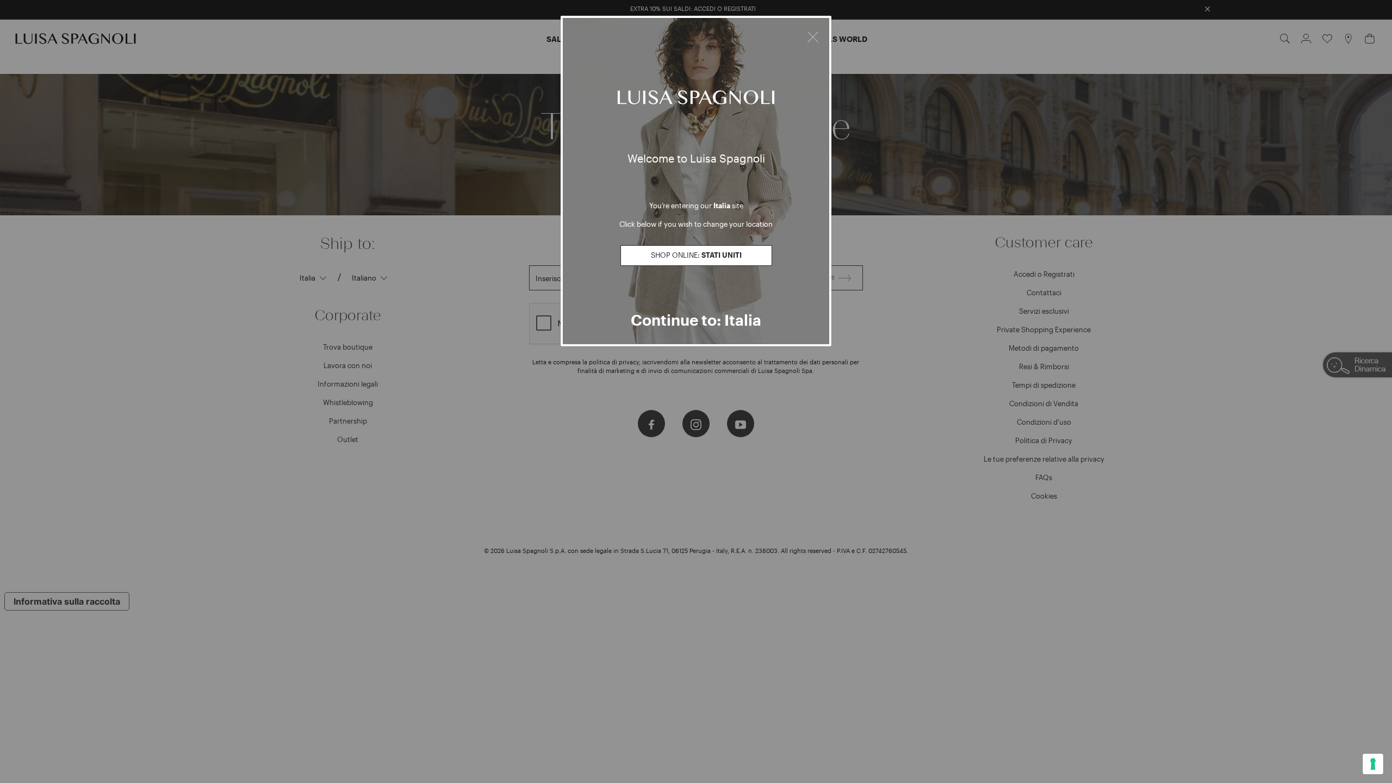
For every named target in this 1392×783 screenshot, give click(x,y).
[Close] (812, 35)
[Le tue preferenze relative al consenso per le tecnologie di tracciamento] (1373, 764)
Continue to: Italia (696, 319)
